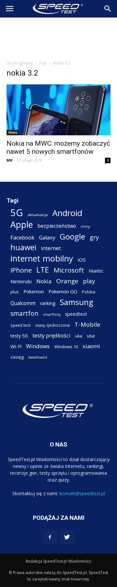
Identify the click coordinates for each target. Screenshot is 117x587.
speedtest (76, 314)
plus (14, 292)
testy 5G (19, 336)
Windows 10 (66, 346)
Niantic (96, 271)
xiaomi (91, 346)
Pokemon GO (62, 291)
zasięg (17, 357)
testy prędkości (51, 335)
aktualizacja (38, 214)
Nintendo (21, 281)
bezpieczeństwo (56, 226)
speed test (20, 325)
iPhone (21, 270)
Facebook (22, 237)
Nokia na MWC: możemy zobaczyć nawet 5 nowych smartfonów (58, 147)
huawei (23, 247)
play (89, 280)
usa (91, 336)
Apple (21, 224)
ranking (47, 303)
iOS (82, 259)
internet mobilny (41, 258)
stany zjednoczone (52, 325)
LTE (42, 269)
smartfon (24, 313)
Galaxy (47, 237)
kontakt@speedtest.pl (82, 493)
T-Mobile (87, 324)
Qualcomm (22, 303)
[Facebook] (50, 537)
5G (16, 212)
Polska (88, 292)
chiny (85, 226)
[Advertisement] (58, 37)
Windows (38, 346)
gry (94, 237)
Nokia (44, 281)
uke (79, 336)
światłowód (37, 357)
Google (72, 236)
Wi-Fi (15, 346)
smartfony (51, 314)
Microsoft (69, 270)
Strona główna (19, 63)
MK (9, 160)
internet (51, 248)
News (13, 132)
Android (67, 213)
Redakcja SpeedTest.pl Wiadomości (58, 561)
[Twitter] (67, 537)
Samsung (76, 302)
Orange (67, 281)
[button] (108, 9)
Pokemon (33, 291)
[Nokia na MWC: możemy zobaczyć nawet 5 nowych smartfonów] (58, 109)
